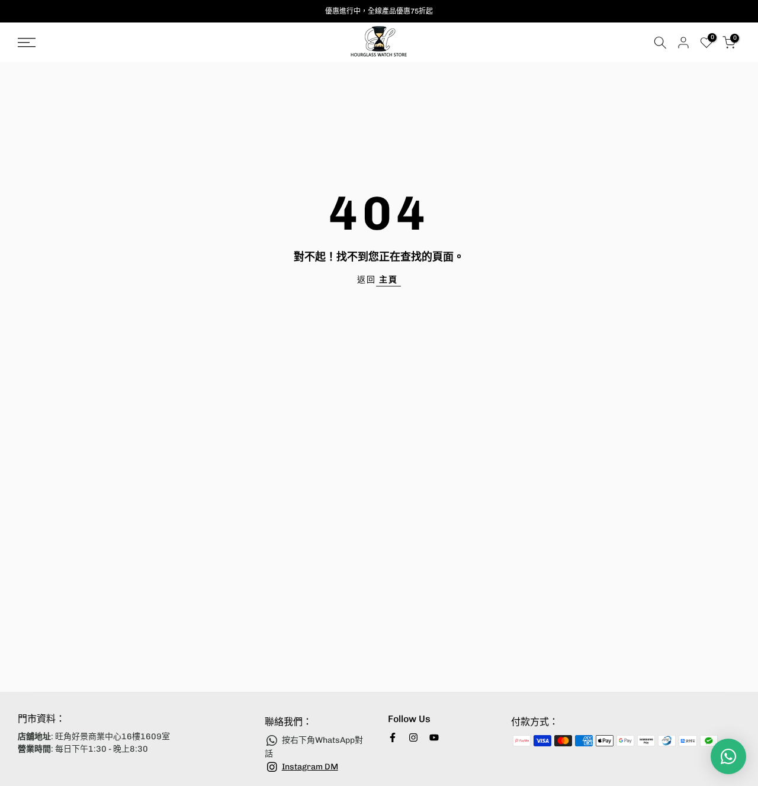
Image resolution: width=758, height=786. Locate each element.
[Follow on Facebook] (392, 737)
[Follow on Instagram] (413, 737)
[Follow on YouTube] (434, 737)
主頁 (388, 280)
